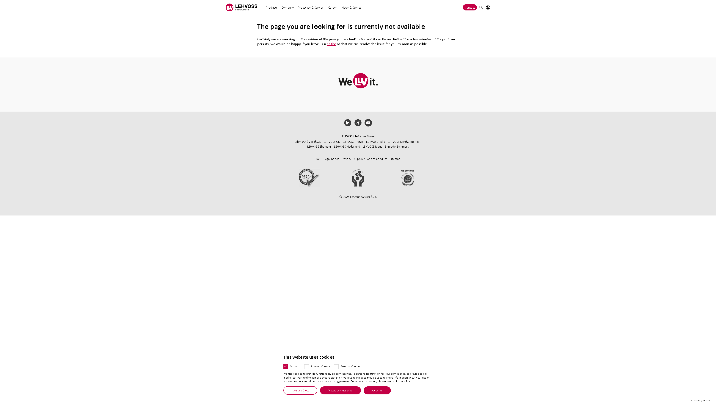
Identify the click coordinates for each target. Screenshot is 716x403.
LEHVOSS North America (403, 141)
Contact (470, 7)
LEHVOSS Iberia (372, 146)
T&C (319, 158)
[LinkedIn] (348, 122)
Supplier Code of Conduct (371, 158)
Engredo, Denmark (397, 146)
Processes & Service (311, 7)
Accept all (377, 390)
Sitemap (395, 158)
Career (332, 7)
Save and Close (300, 390)
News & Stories (351, 7)
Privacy (347, 158)
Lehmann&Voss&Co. (307, 141)
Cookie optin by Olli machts (700, 401)
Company (288, 7)
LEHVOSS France (353, 141)
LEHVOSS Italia (375, 141)
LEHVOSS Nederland (347, 146)
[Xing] (358, 122)
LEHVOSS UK (332, 141)
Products (271, 7)
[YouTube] (368, 122)
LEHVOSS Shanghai (319, 146)
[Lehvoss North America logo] (241, 7)
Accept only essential (340, 390)
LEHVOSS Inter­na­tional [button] (358, 136)
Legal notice (332, 158)
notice (331, 44)
